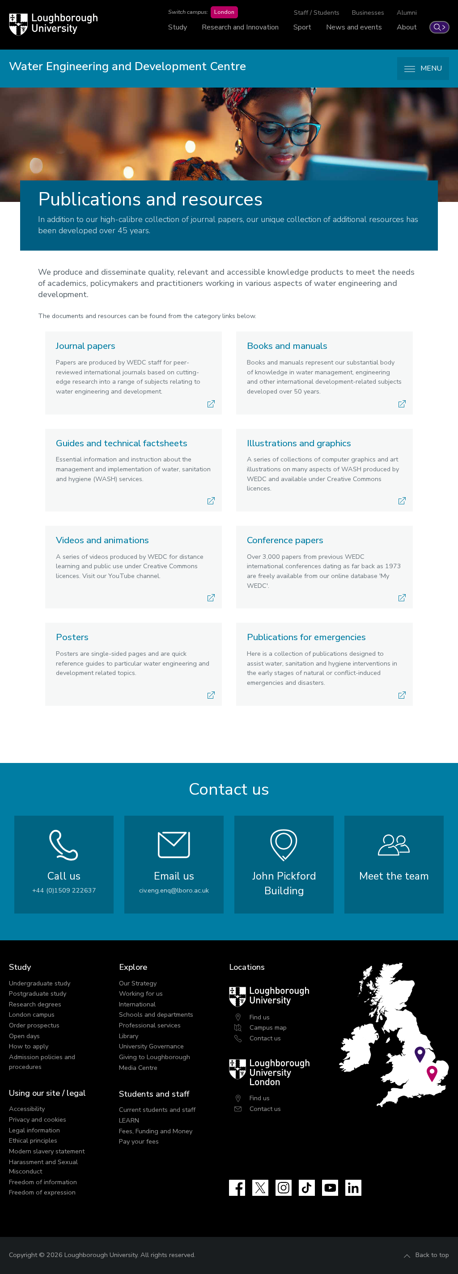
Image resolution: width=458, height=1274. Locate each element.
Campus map (268, 1027)
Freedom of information (43, 1182)
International (137, 1004)
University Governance (151, 1046)
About (407, 27)
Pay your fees (139, 1141)
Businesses (368, 12)
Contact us (265, 1038)
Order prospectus (34, 1025)
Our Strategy (138, 983)
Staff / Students (316, 12)
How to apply (28, 1046)
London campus (32, 1014)
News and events (354, 27)
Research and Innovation (240, 27)
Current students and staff (157, 1109)
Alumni (407, 12)
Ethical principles (33, 1140)
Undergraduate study (39, 983)
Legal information (34, 1130)
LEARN (129, 1120)
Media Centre (138, 1067)
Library (128, 1035)
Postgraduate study (37, 993)
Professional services (150, 1025)
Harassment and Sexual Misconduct (43, 1166)
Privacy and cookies (37, 1119)
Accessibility (27, 1108)
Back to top (432, 1254)
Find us (260, 1017)
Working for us (141, 993)
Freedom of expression (42, 1192)
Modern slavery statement (47, 1151)
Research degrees (35, 1004)
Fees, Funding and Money (155, 1131)
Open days (24, 1035)
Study (177, 27)
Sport (302, 27)
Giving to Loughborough (154, 1056)
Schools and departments (156, 1014)
